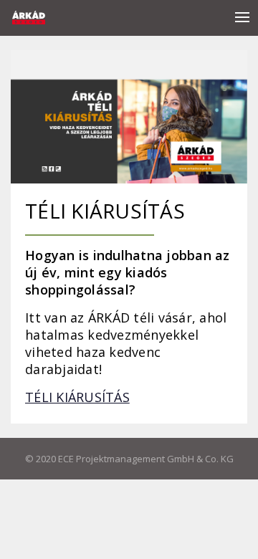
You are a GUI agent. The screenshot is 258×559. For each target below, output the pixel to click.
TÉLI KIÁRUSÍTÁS (77, 397)
